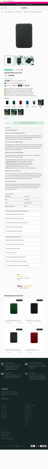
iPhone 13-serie (4, 411)
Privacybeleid (27, 418)
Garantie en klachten (29, 409)
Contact (26, 422)
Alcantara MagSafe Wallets (9, 11)
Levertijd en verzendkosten (30, 405)
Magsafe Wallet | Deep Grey (36, 11)
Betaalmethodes (28, 413)
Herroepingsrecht (28, 411)
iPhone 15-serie (4, 407)
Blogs (26, 424)
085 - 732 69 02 (4, 430)
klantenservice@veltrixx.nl (6, 432)
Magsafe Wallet (27, 11)
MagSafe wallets (19, 11)
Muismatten (3, 418)
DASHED (17, 446)
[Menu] (5, 8)
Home (2, 11)
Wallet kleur (7, 98)
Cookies (26, 420)
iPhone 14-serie (4, 409)
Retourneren (27, 407)
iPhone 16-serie (4, 405)
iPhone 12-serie (4, 413)
